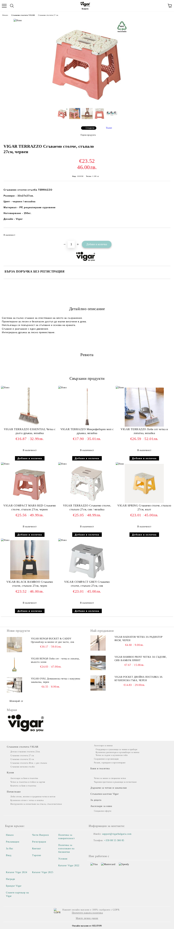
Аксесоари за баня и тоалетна (24, 778)
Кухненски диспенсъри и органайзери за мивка (117, 752)
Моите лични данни (87, 918)
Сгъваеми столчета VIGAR (23, 15)
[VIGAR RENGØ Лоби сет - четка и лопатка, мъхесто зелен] (14, 664)
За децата (95, 800)
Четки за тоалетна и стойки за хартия (27, 782)
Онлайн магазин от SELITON (87, 926)
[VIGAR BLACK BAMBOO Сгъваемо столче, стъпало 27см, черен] (29, 578)
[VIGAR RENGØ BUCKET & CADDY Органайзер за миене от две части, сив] (14, 644)
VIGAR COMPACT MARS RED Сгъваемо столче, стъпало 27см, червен (29, 507)
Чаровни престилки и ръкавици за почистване (115, 782)
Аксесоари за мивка (103, 745)
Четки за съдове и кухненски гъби (111, 755)
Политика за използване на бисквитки (66, 848)
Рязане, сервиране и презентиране (109, 762)
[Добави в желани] (165, 233)
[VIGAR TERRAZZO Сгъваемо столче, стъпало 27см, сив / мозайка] (87, 502)
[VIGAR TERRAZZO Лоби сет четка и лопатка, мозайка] (144, 426)
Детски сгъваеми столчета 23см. (25, 751)
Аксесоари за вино (101, 806)
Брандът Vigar (13, 886)
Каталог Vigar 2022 (68, 865)
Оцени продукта (88, 135)
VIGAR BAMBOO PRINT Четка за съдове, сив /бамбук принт (141, 659)
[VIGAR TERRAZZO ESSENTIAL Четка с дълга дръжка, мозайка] (29, 426)
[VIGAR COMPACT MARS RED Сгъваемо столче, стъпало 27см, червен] (30, 502)
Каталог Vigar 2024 (16, 872)
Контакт (36, 848)
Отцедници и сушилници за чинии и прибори (116, 749)
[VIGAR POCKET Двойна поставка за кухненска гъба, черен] (98, 683)
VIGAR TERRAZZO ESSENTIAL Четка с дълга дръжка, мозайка (30, 431)
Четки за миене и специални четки (110, 778)
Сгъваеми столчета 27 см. (48, 15)
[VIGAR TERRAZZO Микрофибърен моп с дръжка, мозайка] (87, 426)
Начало (5, 15)
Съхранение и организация (106, 759)
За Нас (9, 848)
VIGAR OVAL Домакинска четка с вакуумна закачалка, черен (55, 680)
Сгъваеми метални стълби (22, 767)
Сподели (90, 128)
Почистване (14, 791)
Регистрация (39, 841)
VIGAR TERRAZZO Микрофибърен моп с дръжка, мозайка (87, 431)
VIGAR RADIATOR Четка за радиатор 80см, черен (139, 639)
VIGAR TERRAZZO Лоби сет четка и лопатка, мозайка (144, 431)
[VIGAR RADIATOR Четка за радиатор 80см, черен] (98, 643)
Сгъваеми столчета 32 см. (22, 759)
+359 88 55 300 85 (114, 840)
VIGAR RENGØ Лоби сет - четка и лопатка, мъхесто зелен (55, 660)
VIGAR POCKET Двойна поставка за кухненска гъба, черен (139, 679)
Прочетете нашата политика (87, 913)
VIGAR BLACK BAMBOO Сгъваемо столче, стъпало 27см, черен (29, 583)
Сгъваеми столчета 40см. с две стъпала (28, 763)
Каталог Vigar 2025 (42, 872)
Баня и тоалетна (100, 768)
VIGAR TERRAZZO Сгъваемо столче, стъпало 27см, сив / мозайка (87, 507)
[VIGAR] (26, 723)
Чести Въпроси (40, 835)
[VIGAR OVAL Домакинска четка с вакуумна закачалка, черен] (14, 684)
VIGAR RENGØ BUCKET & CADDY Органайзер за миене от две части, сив (52, 640)
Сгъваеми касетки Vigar (104, 794)
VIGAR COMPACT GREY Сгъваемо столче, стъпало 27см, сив (87, 583)
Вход (8, 855)
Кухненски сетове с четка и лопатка (27, 800)
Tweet (109, 128)
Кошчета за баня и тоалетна (23, 786)
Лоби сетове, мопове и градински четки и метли (32, 796)
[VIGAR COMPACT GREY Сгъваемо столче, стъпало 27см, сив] (87, 578)
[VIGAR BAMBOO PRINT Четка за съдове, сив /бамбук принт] (98, 663)
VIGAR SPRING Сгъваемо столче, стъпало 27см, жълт (144, 507)
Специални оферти (102, 811)
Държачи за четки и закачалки (108, 788)
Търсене (36, 855)
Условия (62, 858)
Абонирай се (16, 701)
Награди (10, 879)
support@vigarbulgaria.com (116, 834)
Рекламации (12, 841)
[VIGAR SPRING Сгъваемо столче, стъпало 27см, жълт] (144, 502)
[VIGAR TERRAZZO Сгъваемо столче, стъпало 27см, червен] (87, 103)
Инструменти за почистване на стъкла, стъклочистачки (36, 804)
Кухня (10, 772)
